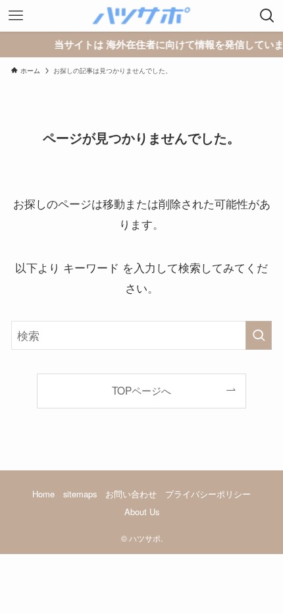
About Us (141, 511)
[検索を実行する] (258, 335)
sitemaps (80, 494)
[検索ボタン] (267, 16)
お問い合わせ (131, 494)
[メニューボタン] (16, 16)
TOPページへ (141, 390)
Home (43, 494)
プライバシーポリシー (208, 494)
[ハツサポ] (141, 16)
